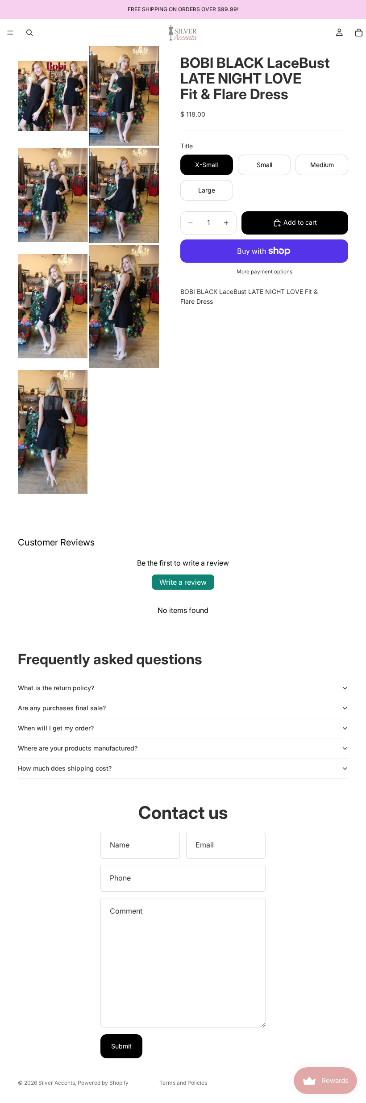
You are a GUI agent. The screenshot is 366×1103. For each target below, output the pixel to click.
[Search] (29, 32)
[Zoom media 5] (52, 306)
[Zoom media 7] (52, 432)
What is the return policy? (56, 688)
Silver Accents (56, 1082)
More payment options (264, 271)
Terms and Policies (183, 1082)
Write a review (183, 582)
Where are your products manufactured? (77, 748)
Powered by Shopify (103, 1082)
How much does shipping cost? (65, 768)
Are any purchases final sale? (62, 708)
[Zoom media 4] (124, 195)
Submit (121, 1046)
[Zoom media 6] (124, 306)
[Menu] (10, 32)
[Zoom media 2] (124, 96)
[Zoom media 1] (52, 96)
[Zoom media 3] (52, 195)
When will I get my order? (56, 728)
